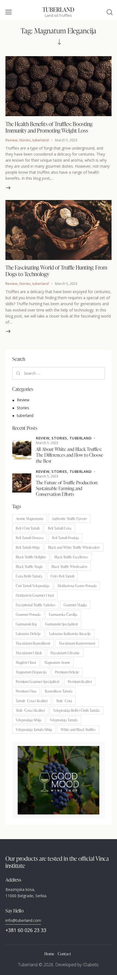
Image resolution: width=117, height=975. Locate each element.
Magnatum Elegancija (31, 672)
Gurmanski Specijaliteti (61, 624)
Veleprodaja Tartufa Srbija (34, 729)
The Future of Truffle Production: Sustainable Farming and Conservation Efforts (67, 488)
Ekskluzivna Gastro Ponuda (77, 585)
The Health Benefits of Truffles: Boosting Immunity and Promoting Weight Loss (49, 127)
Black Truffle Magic (29, 566)
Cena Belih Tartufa (29, 576)
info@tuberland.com (23, 920)
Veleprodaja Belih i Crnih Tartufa (76, 710)
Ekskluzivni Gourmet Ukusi (35, 595)
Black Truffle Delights (31, 556)
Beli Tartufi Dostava (30, 537)
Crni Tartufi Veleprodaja (32, 585)
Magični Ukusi (26, 662)
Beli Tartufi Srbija (28, 547)
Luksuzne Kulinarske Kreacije (70, 633)
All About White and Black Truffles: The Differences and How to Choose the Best (69, 455)
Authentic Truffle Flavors (69, 518)
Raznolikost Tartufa (58, 691)
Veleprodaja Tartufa (64, 719)
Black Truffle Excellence (71, 556)
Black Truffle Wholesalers (69, 566)
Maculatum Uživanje (65, 652)
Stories (25, 140)
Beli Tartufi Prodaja (65, 537)
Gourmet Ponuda (28, 614)
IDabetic (91, 965)
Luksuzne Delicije (28, 633)
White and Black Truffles (78, 729)
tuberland (40, 140)
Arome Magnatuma (29, 518)
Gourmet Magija (75, 604)
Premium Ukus (26, 691)
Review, (43, 438)
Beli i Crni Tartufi (27, 528)
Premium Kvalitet (80, 681)
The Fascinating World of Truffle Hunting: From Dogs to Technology (56, 271)
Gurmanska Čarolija (63, 614)
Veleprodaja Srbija (28, 719)
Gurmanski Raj (26, 624)
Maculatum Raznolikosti (33, 643)
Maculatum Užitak (29, 652)
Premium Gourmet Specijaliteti (37, 681)
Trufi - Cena (64, 700)
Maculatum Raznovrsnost (77, 643)
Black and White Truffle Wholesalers (74, 547)
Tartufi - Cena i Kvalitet (32, 700)
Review (11, 140)
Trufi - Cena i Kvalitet (30, 710)
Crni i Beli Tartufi (62, 576)
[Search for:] (58, 373)
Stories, (60, 438)
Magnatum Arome (57, 662)
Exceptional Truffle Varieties (35, 604)
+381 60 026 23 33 (25, 930)
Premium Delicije (67, 672)
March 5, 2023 (66, 140)
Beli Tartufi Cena (59, 528)
